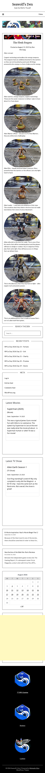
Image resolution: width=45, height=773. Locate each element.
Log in (6, 378)
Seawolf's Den (22, 4)
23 (38, 594)
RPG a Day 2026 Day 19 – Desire (16, 366)
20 (22, 594)
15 (33, 590)
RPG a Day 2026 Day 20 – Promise (16, 361)
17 (7, 594)
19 (17, 594)
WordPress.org (9, 393)
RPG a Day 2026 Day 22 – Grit (15, 351)
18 (12, 594)
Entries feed (8, 383)
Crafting (22, 758)
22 (33, 594)
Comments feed (9, 388)
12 (17, 590)
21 (28, 594)
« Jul (21, 606)
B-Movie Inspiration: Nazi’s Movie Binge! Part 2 (21, 532)
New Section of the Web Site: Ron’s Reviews (19, 552)
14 (28, 590)
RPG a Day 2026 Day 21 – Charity (16, 356)
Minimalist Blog (34, 768)
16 (38, 590)
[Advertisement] (22, 638)
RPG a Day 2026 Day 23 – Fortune (16, 347)
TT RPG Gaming (22, 692)
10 (7, 590)
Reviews (22, 725)
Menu (41, 14)
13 (22, 590)
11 (12, 590)
